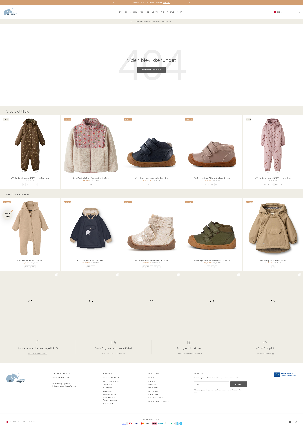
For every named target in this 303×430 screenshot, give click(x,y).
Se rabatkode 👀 (128, 228)
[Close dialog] (195, 186)
